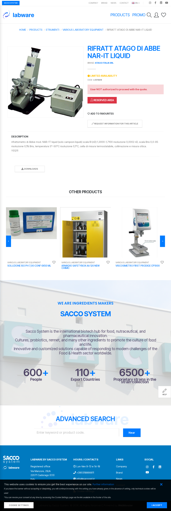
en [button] (136, 3)
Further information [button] (103, 484)
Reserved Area (103, 100)
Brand (104, 3)
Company (93, 3)
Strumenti (52, 29)
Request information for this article (116, 123)
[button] (161, 485)
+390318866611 (85, 472)
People (36, 379)
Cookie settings (19, 505)
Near (132, 432)
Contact (124, 3)
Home (22, 29)
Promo (138, 15)
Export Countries (85, 379)
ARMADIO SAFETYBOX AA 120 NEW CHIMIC (80, 266)
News (113, 3)
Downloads (31, 169)
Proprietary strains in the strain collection (135, 380)
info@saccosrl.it (85, 478)
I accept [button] (157, 505)
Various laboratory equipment (83, 29)
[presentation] (8, 241)
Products (120, 15)
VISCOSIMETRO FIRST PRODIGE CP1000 (138, 265)
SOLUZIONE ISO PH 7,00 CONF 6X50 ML (29, 265)
